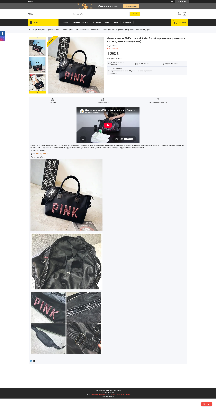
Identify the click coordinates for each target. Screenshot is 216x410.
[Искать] (135, 14)
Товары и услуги (79, 22)
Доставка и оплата (100, 22)
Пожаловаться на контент (99, 394)
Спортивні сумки (67, 29)
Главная (64, 22)
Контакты (127, 22)
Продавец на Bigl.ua (108, 392)
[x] (34, 361)
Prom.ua (118, 390)
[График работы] (184, 14)
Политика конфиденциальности (119, 394)
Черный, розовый (41, 154)
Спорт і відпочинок (52, 29)
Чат (208, 404)
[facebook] (31, 361)
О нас (116, 22)
